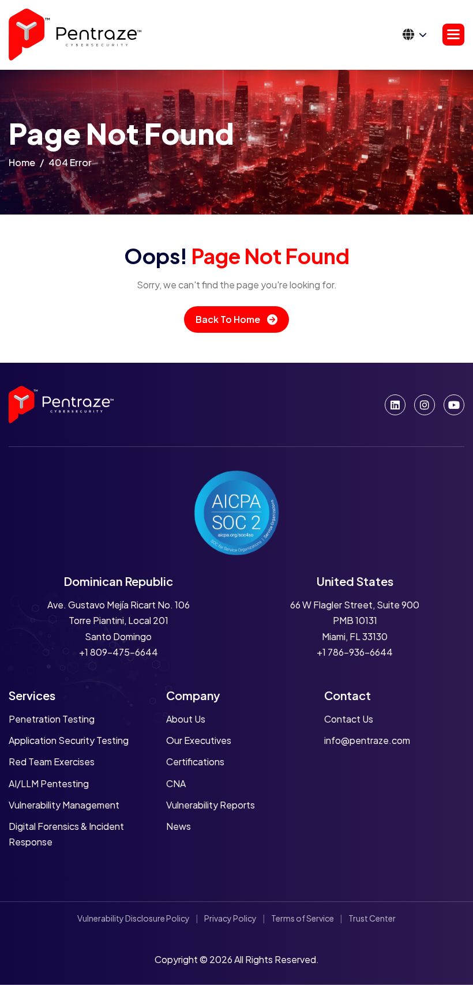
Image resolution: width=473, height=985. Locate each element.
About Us (185, 719)
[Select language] (415, 34)
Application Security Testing (69, 740)
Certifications (195, 761)
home (22, 162)
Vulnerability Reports (210, 805)
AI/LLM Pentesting (49, 783)
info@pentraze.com (367, 740)
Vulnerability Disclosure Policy (133, 918)
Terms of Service (302, 918)
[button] (453, 35)
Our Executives (198, 740)
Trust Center (372, 918)
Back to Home (228, 319)
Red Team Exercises (52, 761)
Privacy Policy (230, 918)
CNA (176, 783)
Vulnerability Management (64, 805)
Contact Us (348, 719)
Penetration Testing (52, 719)
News (178, 826)
